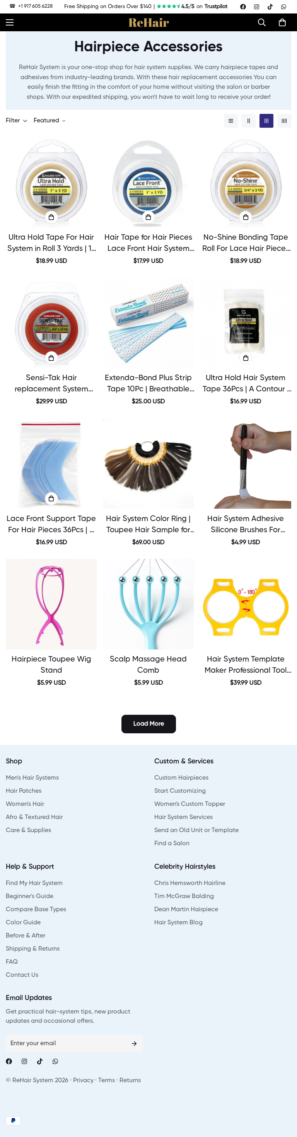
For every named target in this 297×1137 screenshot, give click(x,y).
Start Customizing (180, 791)
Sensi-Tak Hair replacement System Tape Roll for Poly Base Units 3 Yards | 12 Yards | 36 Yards (51, 384)
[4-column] (284, 121)
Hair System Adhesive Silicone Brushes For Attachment (245, 525)
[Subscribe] (134, 1043)
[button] (263, 22)
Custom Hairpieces (181, 778)
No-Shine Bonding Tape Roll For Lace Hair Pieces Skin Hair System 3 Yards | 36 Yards (246, 244)
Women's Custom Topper (189, 804)
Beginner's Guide (29, 896)
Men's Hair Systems (32, 778)
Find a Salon (171, 844)
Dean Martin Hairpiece (186, 910)
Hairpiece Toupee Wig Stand (51, 665)
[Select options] (51, 217)
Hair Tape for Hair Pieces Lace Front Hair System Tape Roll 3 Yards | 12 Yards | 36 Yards (148, 244)
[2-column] (249, 121)
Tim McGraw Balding (184, 896)
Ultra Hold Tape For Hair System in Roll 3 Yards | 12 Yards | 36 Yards (51, 244)
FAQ (12, 962)
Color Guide (23, 923)
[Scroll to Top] (282, 1095)
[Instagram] (257, 7)
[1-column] (231, 121)
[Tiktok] (270, 7)
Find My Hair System (34, 883)
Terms (106, 1081)
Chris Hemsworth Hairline (189, 883)
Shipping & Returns (33, 949)
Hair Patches (23, 791)
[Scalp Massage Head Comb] (148, 604)
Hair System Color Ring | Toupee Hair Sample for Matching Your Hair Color (148, 525)
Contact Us (22, 975)
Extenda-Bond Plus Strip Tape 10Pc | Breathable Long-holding (148, 384)
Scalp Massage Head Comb (148, 665)
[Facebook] (243, 7)
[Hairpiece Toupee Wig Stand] (51, 604)
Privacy (83, 1081)
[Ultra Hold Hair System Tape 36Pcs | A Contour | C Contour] (245, 322)
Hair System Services (183, 817)
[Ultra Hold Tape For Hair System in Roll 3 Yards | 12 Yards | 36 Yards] (51, 182)
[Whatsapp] (284, 7)
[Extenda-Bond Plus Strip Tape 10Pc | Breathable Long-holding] (148, 322)
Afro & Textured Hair (34, 817)
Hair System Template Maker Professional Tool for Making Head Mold (246, 666)
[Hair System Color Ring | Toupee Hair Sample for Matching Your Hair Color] (148, 463)
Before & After (25, 936)
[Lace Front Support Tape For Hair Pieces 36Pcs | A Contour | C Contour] (51, 463)
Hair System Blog (178, 923)
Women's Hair (25, 804)
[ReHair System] (148, 22)
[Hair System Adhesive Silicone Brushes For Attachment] (245, 463)
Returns (130, 1081)
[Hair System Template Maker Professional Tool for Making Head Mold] (245, 604)
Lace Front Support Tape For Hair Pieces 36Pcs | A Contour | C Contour (51, 525)
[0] (282, 22)
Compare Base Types (36, 910)
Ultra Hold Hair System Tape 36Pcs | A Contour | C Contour (246, 384)
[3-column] (266, 121)
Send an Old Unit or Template (196, 830)
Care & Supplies (28, 830)
